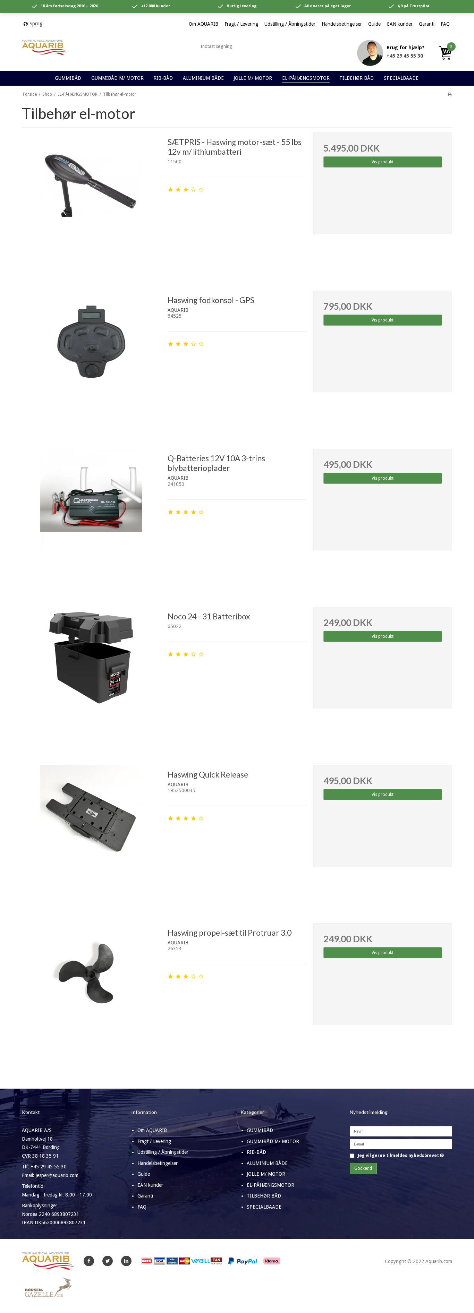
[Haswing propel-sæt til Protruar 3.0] (91, 992)
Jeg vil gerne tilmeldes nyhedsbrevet (401, 1155)
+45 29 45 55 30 (405, 56)
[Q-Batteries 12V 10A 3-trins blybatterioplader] (91, 518)
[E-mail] (401, 1144)
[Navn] (401, 1131)
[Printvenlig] (449, 94)
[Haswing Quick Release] (91, 834)
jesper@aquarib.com (57, 1175)
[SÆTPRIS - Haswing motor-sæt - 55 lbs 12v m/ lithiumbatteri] (91, 201)
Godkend (363, 1168)
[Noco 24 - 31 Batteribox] (91, 676)
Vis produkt (382, 162)
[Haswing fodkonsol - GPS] (91, 360)
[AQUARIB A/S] (44, 47)
